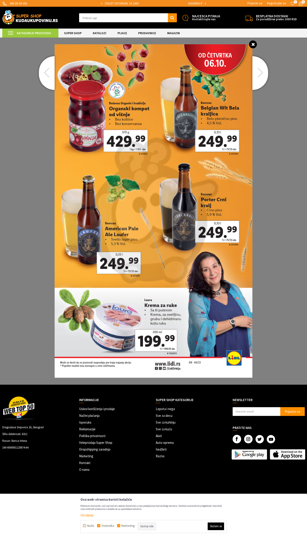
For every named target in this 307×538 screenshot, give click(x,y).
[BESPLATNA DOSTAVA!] (249, 18)
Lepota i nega (165, 409)
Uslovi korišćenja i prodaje (97, 409)
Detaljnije (87, 515)
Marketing (86, 456)
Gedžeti (161, 449)
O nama (84, 469)
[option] (153, 3)
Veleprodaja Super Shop (95, 442)
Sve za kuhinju (166, 422)
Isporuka (85, 422)
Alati (159, 436)
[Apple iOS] (288, 454)
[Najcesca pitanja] (185, 18)
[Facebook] (237, 439)
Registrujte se (276, 3)
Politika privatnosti (92, 436)
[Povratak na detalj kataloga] (253, 44)
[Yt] (271, 439)
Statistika (107, 525)
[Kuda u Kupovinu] (30, 17)
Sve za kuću (164, 429)
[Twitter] (260, 439)
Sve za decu (164, 415)
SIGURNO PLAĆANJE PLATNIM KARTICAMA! (153, 3)
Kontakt (85, 462)
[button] (128, 17)
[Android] (249, 454)
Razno (160, 456)
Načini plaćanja (89, 415)
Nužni (90, 525)
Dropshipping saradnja (94, 449)
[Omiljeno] (293, 4)
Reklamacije (87, 429)
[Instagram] (248, 439)
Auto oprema (165, 442)
